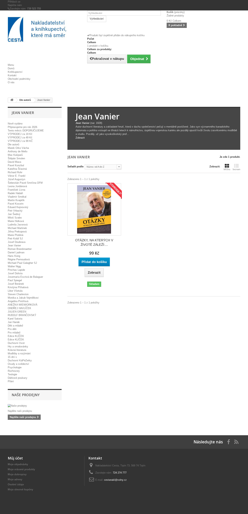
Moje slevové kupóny (20, 489)
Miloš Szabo (15, 217)
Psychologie (15, 367)
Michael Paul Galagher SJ (22, 262)
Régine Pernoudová (19, 259)
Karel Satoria (15, 318)
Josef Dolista (15, 273)
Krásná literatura (17, 350)
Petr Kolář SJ (15, 238)
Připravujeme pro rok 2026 (22, 127)
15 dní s (12, 357)
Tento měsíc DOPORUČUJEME (26, 130)
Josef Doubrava (16, 242)
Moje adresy (15, 479)
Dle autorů (13, 144)
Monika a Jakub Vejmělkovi (23, 297)
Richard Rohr (15, 172)
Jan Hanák (14, 322)
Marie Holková (16, 221)
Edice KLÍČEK (16, 336)
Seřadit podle (75, 166)
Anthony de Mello (17, 151)
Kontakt (12, 75)
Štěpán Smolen (16, 158)
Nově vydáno (15, 123)
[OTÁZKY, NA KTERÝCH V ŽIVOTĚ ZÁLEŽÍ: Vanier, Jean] (94, 209)
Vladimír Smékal (17, 196)
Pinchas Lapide (16, 269)
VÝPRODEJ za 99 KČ (20, 141)
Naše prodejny (26, 394)
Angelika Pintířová (18, 301)
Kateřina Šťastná (17, 168)
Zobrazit (80, 137)
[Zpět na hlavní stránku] (12, 100)
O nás (11, 82)
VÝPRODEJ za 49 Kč (20, 137)
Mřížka (227, 169)
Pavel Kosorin (15, 203)
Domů (11, 68)
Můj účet (15, 458)
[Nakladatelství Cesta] (44, 29)
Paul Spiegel (15, 280)
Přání (11, 381)
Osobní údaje (16, 484)
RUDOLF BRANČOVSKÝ (22, 315)
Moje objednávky (18, 464)
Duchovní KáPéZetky (20, 360)
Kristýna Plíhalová (18, 287)
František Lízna (16, 189)
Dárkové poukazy (17, 377)
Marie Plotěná (15, 235)
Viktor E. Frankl (16, 175)
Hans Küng (14, 255)
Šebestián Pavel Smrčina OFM (25, 182)
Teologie (12, 374)
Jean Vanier (14, 245)
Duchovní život (16, 343)
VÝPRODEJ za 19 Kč (20, 134)
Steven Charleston (18, 294)
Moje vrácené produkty (21, 469)
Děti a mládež (15, 325)
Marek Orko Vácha (18, 147)
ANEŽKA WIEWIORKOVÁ (22, 304)
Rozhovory (14, 370)
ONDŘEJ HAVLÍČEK (19, 308)
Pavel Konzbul (16, 165)
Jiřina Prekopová (17, 231)
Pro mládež (14, 332)
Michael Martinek (17, 228)
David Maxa (14, 161)
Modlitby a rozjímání (19, 353)
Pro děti (12, 329)
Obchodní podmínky (19, 78)
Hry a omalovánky (18, 346)
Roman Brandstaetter (20, 249)
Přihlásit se (14, 1)
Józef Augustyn (16, 179)
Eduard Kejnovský (18, 207)
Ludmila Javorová (18, 224)
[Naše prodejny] (35, 406)
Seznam (236, 169)
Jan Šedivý (14, 214)
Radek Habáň (15, 193)
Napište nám (15, 5)
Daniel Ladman (16, 252)
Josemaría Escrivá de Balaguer (25, 276)
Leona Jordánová (17, 186)
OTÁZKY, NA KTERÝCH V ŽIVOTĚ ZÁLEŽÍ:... (94, 242)
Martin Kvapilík (16, 200)
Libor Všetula (15, 290)
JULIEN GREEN (17, 311)
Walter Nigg (14, 266)
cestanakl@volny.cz (115, 479)
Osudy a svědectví (18, 363)
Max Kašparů (15, 154)
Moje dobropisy (17, 474)
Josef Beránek (16, 283)
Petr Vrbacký (15, 210)
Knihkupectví (15, 71)
